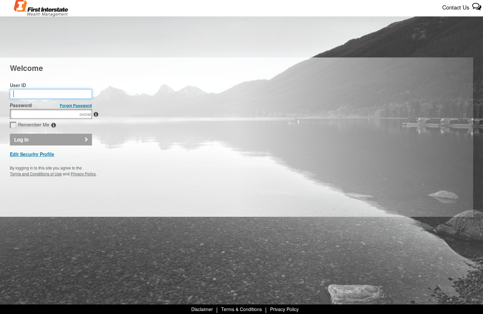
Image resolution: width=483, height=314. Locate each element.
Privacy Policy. (83, 173)
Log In (21, 139)
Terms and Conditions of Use (36, 173)
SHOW (85, 114)
